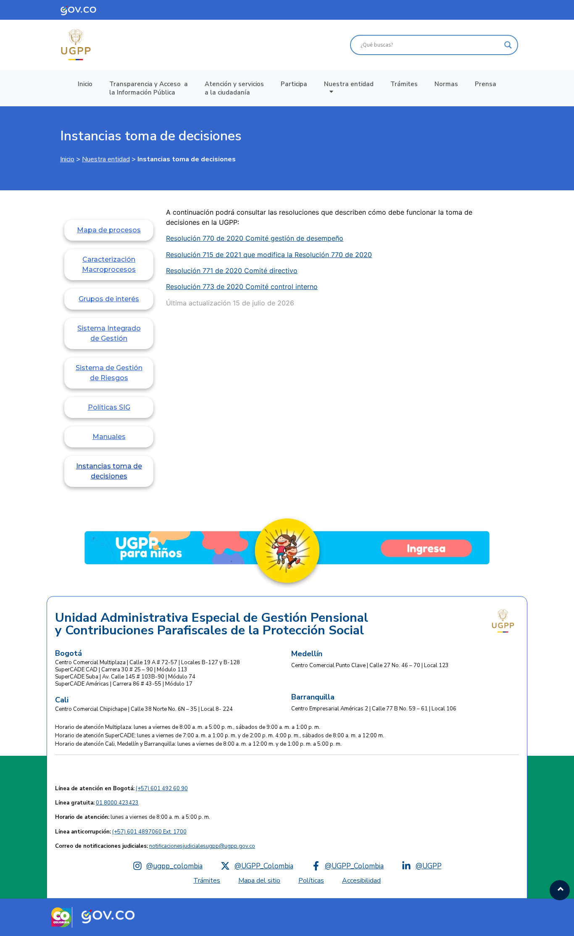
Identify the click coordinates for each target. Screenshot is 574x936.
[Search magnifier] (508, 45)
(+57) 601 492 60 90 (162, 788)
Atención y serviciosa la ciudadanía (234, 88)
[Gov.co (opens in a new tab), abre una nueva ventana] (108, 915)
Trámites (404, 84)
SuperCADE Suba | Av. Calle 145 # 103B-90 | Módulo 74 (125, 677)
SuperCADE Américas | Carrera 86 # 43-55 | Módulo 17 (123, 684)
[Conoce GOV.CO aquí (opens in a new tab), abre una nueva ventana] (84, 10)
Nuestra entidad (349, 84)
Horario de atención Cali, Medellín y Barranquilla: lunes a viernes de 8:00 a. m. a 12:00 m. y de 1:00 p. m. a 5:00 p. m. (198, 744)
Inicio (85, 84)
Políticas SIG (109, 407)
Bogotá (68, 653)
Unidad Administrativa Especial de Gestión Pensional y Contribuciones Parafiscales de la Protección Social (211, 624)
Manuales (109, 437)
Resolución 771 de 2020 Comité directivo (232, 270)
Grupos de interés (109, 299)
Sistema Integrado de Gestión (109, 333)
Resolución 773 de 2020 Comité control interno (242, 286)
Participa (294, 84)
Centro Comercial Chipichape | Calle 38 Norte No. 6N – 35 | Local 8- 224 (144, 709)
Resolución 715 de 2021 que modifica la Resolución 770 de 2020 (269, 254)
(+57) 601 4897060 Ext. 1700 (149, 832)
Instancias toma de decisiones (151, 136)
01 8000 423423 (117, 803)
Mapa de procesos (109, 230)
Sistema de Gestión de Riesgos (109, 373)
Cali (61, 700)
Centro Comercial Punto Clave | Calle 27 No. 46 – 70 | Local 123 (370, 665)
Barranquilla (312, 697)
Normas (446, 84)
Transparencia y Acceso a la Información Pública (148, 88)
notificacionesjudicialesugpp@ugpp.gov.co (202, 846)
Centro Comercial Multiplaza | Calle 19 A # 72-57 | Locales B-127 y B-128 (147, 662)
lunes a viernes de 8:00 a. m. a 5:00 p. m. (132, 817)
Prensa (485, 84)
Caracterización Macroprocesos (109, 264)
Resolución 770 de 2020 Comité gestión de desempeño (254, 238)
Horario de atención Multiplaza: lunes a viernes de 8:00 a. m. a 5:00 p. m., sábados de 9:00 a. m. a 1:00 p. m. (187, 727)
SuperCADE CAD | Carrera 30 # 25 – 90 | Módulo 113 (121, 669)
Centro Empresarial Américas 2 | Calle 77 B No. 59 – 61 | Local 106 (373, 709)
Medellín (306, 653)
